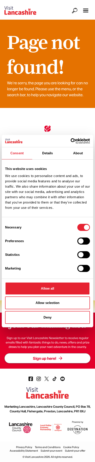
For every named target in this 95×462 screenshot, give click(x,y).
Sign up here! (44, 358)
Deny (47, 317)
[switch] (83, 241)
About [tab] (78, 153)
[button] (86, 10)
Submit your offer (75, 450)
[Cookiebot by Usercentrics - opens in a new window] (70, 141)
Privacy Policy (24, 447)
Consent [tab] (17, 153)
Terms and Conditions (48, 447)
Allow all (47, 288)
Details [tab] (47, 153)
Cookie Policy (71, 447)
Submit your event (51, 450)
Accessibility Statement (24, 450)
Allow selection (48, 303)
